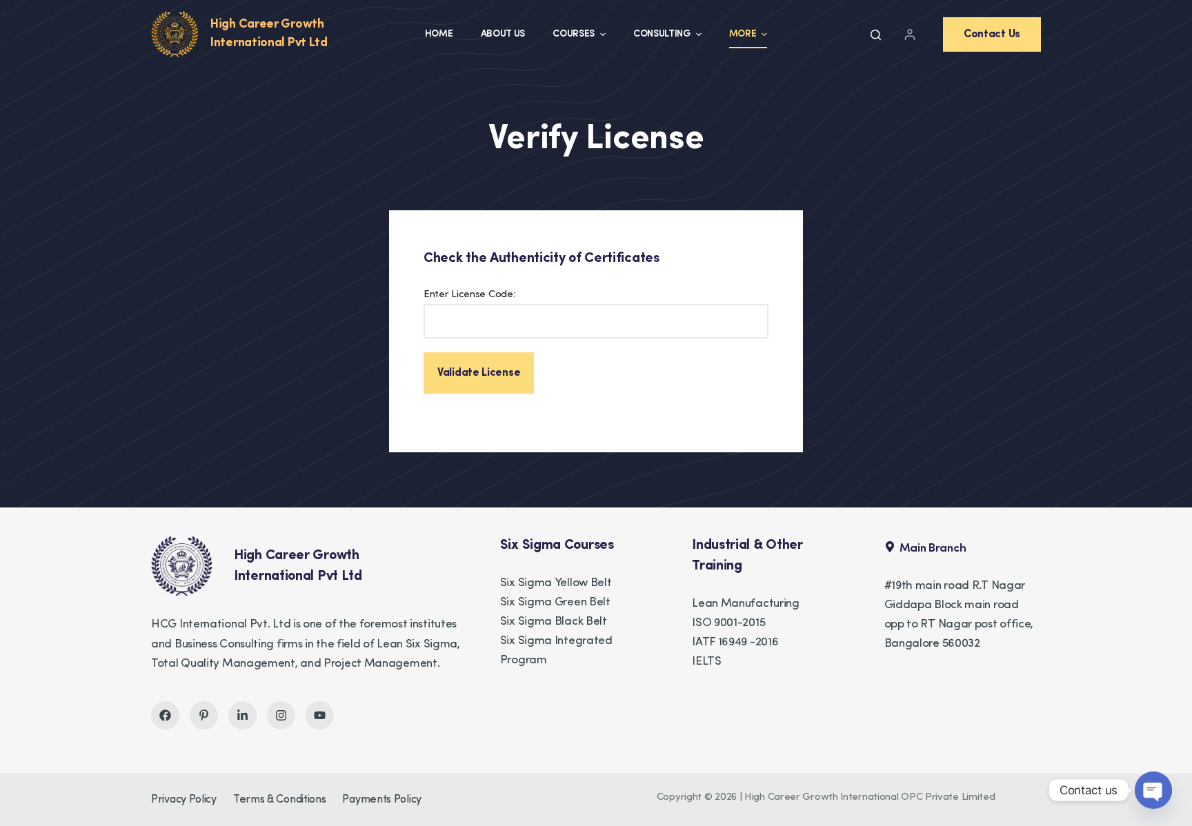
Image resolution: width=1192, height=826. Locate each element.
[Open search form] (876, 35)
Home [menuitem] (439, 34)
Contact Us (992, 34)
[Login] (909, 34)
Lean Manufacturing (745, 604)
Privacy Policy (184, 799)
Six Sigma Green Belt (555, 602)
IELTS (707, 661)
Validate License (478, 373)
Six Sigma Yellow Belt (556, 583)
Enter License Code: (469, 295)
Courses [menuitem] (574, 34)
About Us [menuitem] (503, 34)
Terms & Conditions (279, 799)
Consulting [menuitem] (662, 34)
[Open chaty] (1153, 790)
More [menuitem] (743, 34)
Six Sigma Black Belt (553, 621)
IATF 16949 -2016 (735, 642)
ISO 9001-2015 (728, 623)
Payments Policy (381, 799)
